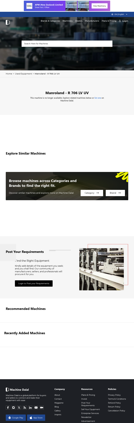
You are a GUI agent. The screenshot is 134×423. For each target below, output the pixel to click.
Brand (115, 193)
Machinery (68, 21)
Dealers (79, 21)
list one (97, 97)
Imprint (57, 414)
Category (92, 193)
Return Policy (114, 407)
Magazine (58, 403)
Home (9, 73)
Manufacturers (92, 21)
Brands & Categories (50, 21)
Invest (84, 399)
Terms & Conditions (117, 399)
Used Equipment (23, 73)
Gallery (57, 411)
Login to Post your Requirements (33, 283)
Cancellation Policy (116, 411)
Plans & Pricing (109, 21)
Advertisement (88, 421)
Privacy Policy (114, 395)
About (57, 395)
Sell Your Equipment (90, 409)
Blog (56, 407)
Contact (58, 399)
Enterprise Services (90, 413)
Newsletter (86, 417)
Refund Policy (114, 403)
